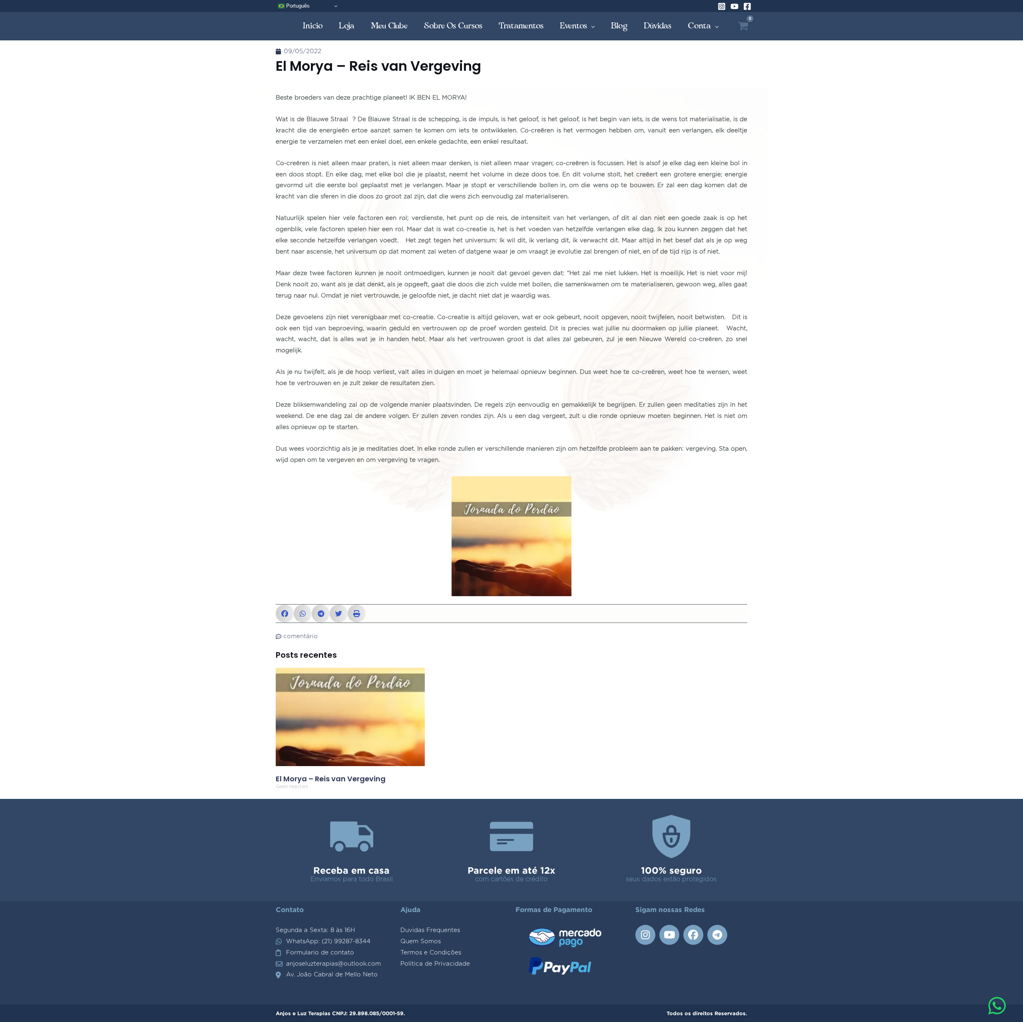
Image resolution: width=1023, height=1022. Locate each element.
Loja (347, 25)
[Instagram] (722, 6)
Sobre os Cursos (453, 25)
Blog (619, 25)
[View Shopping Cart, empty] (743, 26)
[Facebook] (747, 6)
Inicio (313, 25)
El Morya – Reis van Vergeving (331, 779)
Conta (699, 25)
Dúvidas (658, 25)
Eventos (573, 25)
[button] (285, 614)
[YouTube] (734, 6)
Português (297, 6)
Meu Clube (389, 25)
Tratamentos (521, 25)
